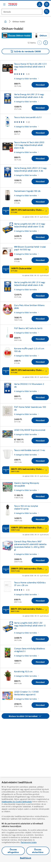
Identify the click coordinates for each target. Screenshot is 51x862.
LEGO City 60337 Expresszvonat (29, 429)
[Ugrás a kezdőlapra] (12, 4)
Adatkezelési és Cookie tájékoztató (17, 801)
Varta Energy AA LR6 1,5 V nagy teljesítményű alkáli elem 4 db (29, 96)
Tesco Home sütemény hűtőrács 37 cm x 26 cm (30, 584)
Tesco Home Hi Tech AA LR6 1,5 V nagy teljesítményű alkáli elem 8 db (30, 66)
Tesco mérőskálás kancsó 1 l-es (29, 450)
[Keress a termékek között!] (46, 11)
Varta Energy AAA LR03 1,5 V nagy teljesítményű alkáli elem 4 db (30, 169)
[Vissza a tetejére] (27, 725)
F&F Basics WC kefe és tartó (28, 328)
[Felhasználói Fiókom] (39, 4)
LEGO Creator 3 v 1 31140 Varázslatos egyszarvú (26, 693)
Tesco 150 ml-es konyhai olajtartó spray (26, 507)
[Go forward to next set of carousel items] (45, 42)
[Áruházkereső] (46, 4)
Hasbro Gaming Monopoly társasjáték (26, 484)
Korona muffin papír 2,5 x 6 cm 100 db (29, 350)
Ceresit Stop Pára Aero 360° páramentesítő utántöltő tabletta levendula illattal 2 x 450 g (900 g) (30, 545)
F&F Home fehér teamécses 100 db (30, 408)
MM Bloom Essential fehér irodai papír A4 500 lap (30, 248)
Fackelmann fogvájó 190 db (27, 190)
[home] (5, 21)
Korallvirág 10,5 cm (23, 671)
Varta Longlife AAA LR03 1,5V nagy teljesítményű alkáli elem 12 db (30, 625)
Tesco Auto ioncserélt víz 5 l (28, 117)
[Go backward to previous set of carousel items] (39, 42)
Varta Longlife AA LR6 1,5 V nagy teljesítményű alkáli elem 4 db (29, 284)
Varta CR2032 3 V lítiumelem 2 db (29, 385)
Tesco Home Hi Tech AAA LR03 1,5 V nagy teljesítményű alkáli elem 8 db (29, 145)
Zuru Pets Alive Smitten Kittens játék (29, 306)
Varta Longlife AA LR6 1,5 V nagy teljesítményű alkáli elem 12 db (29, 225)
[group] (17, 35)
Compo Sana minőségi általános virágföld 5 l (29, 650)
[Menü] (4, 4)
